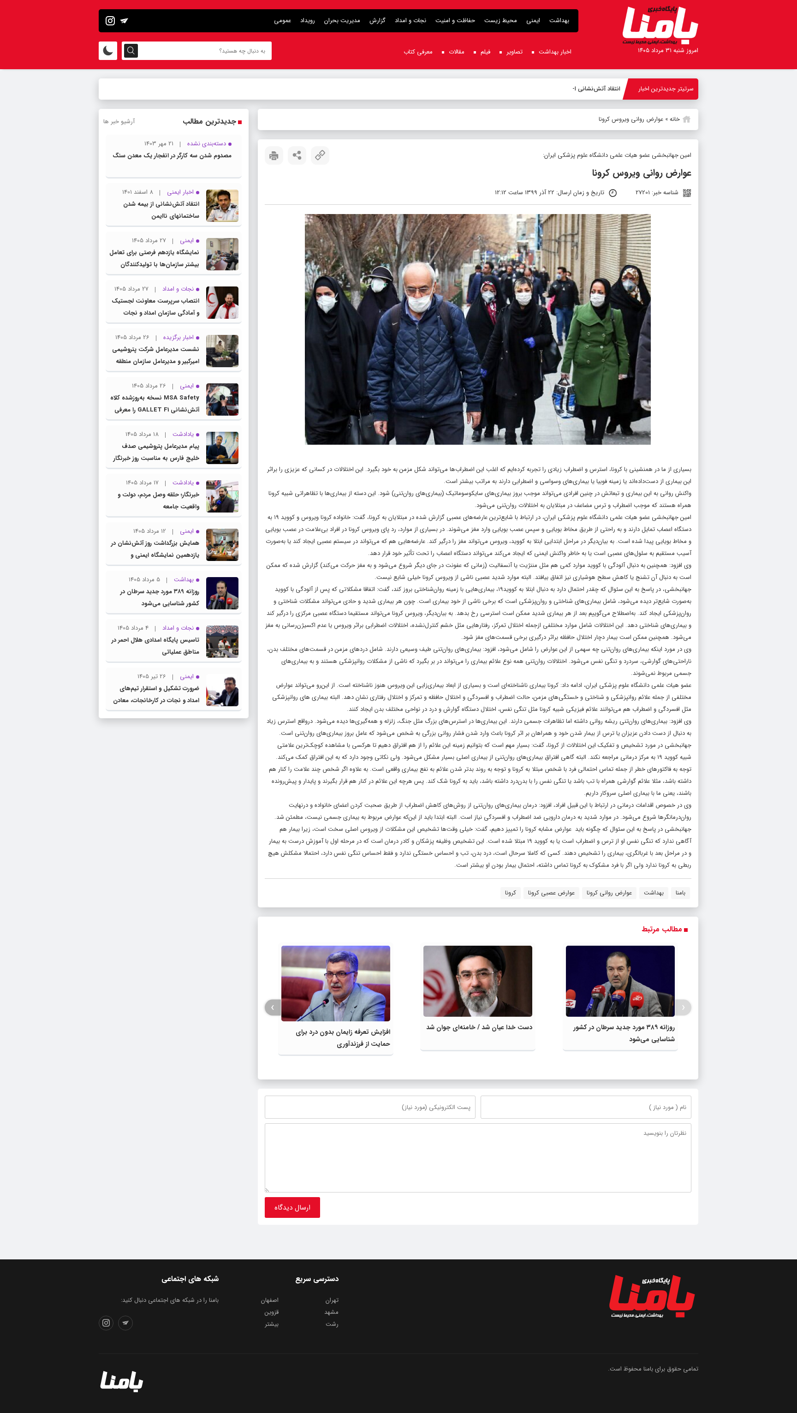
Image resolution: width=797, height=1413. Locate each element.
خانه (675, 119)
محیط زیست (500, 20)
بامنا (680, 893)
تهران (332, 1300)
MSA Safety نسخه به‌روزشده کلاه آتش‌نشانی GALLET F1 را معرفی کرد (154, 410)
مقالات (456, 52)
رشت (332, 1324)
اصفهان (270, 1300)
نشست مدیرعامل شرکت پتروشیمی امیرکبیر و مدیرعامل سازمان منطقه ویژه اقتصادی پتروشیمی (155, 361)
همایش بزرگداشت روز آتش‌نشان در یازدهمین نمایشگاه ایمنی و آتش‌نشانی (155, 555)
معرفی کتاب (418, 52)
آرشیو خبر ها (119, 121)
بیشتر (272, 1324)
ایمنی (533, 20)
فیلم (485, 52)
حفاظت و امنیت (455, 20)
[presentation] (683, 1008)
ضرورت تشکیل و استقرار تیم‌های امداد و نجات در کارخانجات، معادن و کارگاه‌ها (156, 700)
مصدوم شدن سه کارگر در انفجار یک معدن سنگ (172, 156)
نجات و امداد (410, 20)
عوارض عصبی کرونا (551, 893)
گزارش (377, 20)
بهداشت (559, 20)
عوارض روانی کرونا (609, 893)
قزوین (272, 1312)
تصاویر (514, 52)
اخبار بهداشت (555, 52)
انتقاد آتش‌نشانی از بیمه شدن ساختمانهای (567, 89)
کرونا (326, 517)
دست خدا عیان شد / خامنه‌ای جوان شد (479, 1027)
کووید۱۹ (507, 589)
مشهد (331, 1312)
